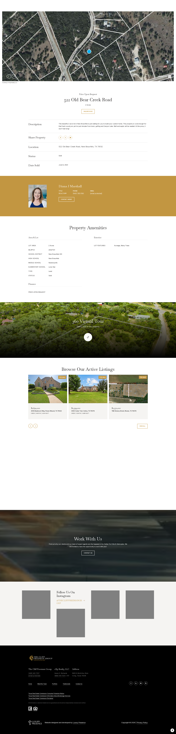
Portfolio (54, 684)
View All (142, 426)
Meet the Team (42, 684)
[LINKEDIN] (136, 683)
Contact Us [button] (88, 553)
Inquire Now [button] (88, 111)
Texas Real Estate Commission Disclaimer (40, 698)
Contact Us (79, 684)
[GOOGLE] (146, 683)
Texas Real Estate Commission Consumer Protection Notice (46, 693)
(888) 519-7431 (60, 676)
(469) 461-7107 (33, 673)
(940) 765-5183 (78, 193)
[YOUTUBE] (141, 683)
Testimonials (66, 684)
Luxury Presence (79, 723)
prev (9, 76)
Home (30, 684)
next (14, 76)
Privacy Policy (142, 723)
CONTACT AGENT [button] (66, 199)
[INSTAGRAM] (131, 683)
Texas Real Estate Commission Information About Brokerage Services (49, 696)
